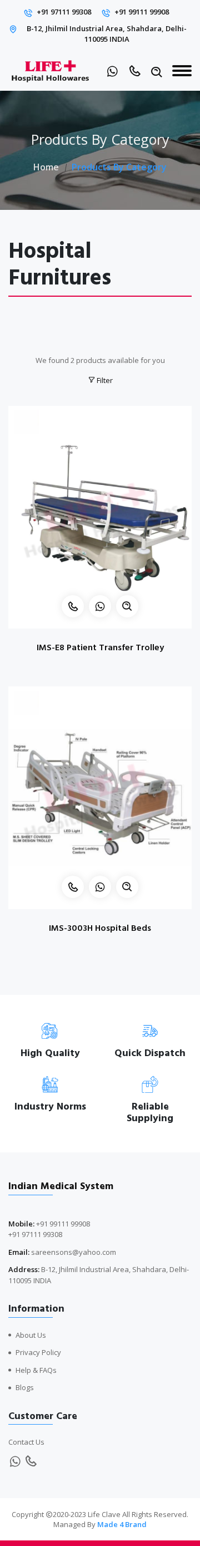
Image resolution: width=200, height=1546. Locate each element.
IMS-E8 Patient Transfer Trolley (100, 647)
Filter (104, 380)
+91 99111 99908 (141, 12)
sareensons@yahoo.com (73, 1252)
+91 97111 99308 (64, 12)
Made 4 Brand (122, 1524)
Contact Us (26, 1442)
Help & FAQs (36, 1370)
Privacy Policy (38, 1352)
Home (46, 167)
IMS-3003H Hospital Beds (100, 928)
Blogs (25, 1387)
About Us (31, 1335)
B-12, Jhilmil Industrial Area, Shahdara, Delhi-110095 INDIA (107, 34)
